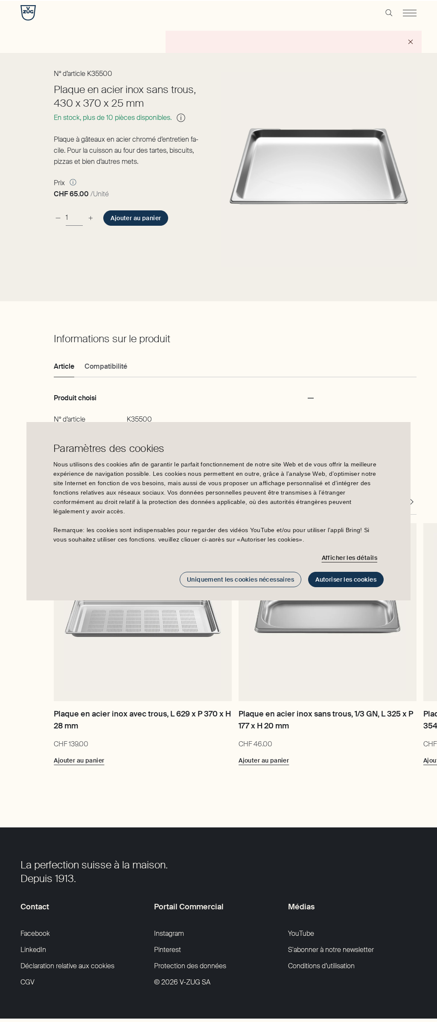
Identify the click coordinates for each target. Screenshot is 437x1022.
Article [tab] (64, 366)
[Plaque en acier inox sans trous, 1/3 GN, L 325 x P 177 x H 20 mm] (328, 612)
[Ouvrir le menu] (410, 12)
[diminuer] (58, 218)
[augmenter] (90, 218)
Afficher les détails (349, 558)
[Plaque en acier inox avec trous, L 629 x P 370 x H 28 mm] (143, 612)
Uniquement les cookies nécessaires (240, 579)
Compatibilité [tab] (105, 366)
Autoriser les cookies (345, 579)
